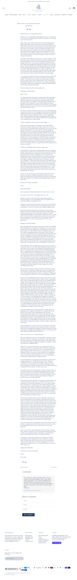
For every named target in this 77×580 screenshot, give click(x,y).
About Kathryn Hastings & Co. (46, 535)
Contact (40, 538)
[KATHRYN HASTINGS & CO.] (38, 8)
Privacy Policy (42, 542)
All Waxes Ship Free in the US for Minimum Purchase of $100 (38, 1)
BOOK (51, 14)
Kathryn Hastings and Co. (44, 245)
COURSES (45, 14)
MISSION (64, 14)
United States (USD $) (12, 568)
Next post (54, 467)
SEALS (24, 14)
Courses (27, 540)
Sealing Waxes (29, 538)
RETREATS (57, 14)
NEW (19, 14)
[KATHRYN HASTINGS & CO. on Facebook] (20, 568)
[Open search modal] (3, 8)
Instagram (26, 444)
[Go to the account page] (70, 8)
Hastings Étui (28, 535)
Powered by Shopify (10, 574)
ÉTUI (29, 14)
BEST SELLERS (13, 14)
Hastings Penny (29, 537)
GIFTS (39, 14)
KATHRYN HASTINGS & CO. (22, 573)
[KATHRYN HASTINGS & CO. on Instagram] (20, 570)
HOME (7, 14)
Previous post (23, 467)
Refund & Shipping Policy (45, 540)
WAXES (34, 14)
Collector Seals (29, 541)
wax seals (52, 255)
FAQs (39, 537)
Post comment (28, 514)
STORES (70, 14)
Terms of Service (42, 541)
